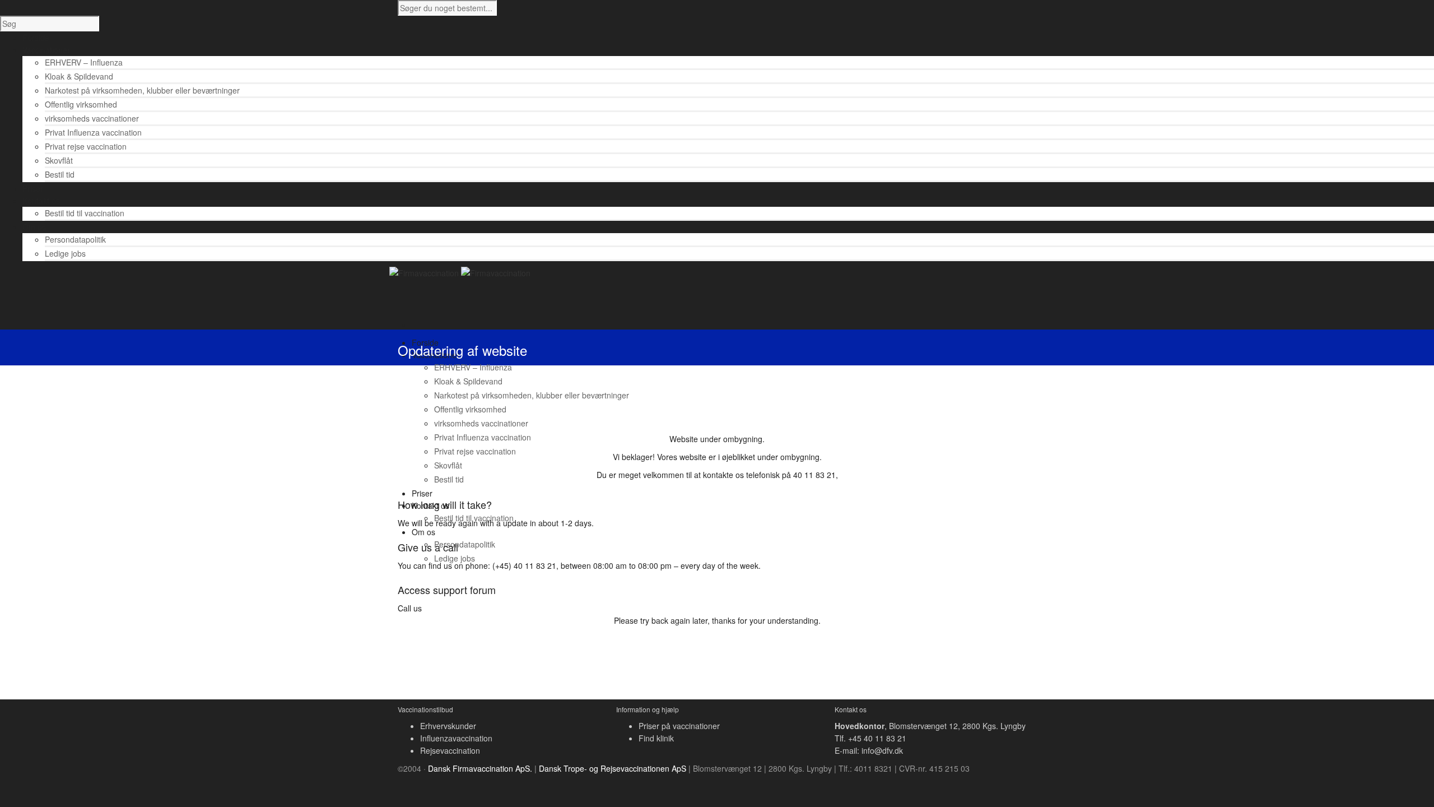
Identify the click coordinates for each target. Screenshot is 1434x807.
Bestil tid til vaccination (84, 213)
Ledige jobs (65, 253)
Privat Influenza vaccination (93, 132)
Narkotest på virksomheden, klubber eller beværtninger (142, 90)
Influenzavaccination (456, 738)
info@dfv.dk (882, 750)
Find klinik (656, 738)
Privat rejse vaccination (86, 146)
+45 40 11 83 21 (877, 738)
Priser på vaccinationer (679, 725)
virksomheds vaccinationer (92, 118)
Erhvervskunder (448, 725)
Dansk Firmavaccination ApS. (480, 768)
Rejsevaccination (450, 750)
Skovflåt (59, 160)
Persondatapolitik (75, 239)
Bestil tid (60, 174)
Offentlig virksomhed (81, 104)
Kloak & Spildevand (79, 76)
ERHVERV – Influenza (84, 62)
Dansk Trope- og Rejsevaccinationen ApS (612, 768)
